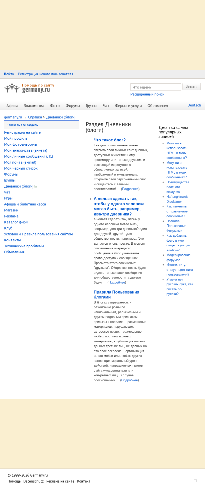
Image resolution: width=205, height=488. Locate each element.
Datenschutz (34, 481)
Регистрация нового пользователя (45, 74)
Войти (9, 74)
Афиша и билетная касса (25, 203)
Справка (35, 116)
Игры (8, 197)
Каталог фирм (16, 221)
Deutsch (194, 105)
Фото (55, 105)
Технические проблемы (24, 245)
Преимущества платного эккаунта (177, 187)
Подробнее (130, 189)
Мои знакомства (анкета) (25, 150)
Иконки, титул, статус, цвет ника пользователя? (179, 269)
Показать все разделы (22, 125)
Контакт (83, 481)
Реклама (11, 215)
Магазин (11, 209)
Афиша (12, 105)
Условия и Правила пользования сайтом (38, 233)
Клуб (8, 227)
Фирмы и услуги (128, 105)
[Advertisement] (102, 35)
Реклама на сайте (60, 481)
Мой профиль (15, 138)
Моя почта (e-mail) (20, 162)
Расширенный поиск (147, 94)
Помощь (14, 481)
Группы (91, 105)
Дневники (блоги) (61, 116)
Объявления (158, 105)
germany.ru (13, 116)
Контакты (12, 239)
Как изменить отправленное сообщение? (177, 211)
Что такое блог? (110, 140)
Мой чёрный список (21, 168)
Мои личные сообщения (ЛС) (28, 156)
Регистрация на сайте (22, 132)
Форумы (73, 105)
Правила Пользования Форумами (176, 226)
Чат (106, 105)
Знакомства (34, 105)
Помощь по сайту (38, 85)
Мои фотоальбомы (20, 144)
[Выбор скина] (194, 481)
